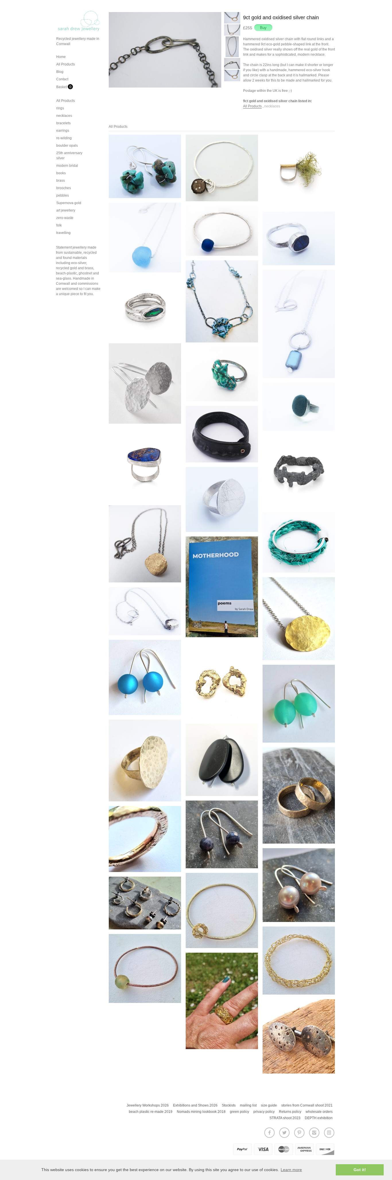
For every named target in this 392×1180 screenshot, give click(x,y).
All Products (65, 64)
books (61, 173)
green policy (239, 1112)
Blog (59, 72)
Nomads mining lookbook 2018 (201, 1112)
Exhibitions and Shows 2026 (195, 1105)
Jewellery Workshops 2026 (148, 1105)
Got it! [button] (360, 1169)
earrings (62, 131)
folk (59, 225)
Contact (62, 79)
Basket (62, 87)
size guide (269, 1105)
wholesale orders (319, 1112)
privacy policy (264, 1112)
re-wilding (64, 138)
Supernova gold (68, 203)
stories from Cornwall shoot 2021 (307, 1105)
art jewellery (65, 210)
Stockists (229, 1105)
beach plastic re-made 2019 (150, 1112)
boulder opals (67, 146)
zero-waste (64, 218)
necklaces (64, 116)
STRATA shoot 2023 (284, 1118)
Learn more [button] (291, 1169)
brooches (63, 188)
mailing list (248, 1105)
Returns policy (290, 1112)
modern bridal (67, 166)
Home (61, 57)
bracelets (63, 123)
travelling (63, 233)
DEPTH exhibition (319, 1118)
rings (60, 108)
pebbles (62, 195)
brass (60, 181)
